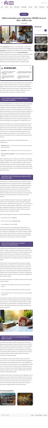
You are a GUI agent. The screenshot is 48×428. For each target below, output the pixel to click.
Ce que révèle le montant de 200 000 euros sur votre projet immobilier (8, 73)
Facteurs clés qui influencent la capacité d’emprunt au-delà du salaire (8, 77)
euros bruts (6, 46)
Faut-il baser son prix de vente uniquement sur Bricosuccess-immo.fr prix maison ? (40, 37)
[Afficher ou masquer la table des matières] (23, 68)
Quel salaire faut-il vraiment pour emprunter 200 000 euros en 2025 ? (25, 73)
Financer (24, 14)
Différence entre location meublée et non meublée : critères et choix (24, 399)
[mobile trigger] (2, 3)
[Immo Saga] (9, 3)
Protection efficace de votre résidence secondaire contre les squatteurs (7, 399)
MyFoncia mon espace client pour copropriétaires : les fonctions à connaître (41, 54)
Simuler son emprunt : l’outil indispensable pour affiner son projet (24, 77)
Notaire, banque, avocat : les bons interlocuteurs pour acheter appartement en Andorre (40, 45)
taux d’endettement (23, 52)
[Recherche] (42, 3)
